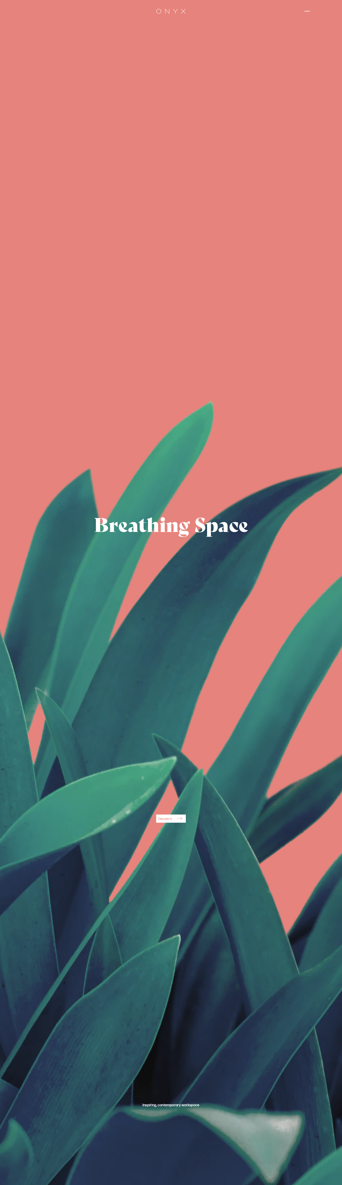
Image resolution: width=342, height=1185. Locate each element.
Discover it (165, 819)
